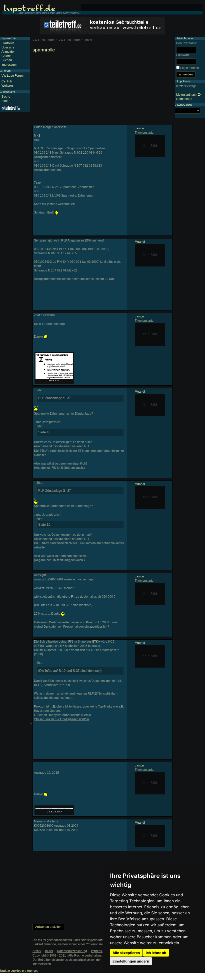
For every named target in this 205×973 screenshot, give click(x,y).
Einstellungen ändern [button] (130, 961)
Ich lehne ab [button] (156, 953)
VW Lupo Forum (13, 75)
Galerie (7, 56)
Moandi (140, 241)
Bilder (49, 951)
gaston (139, 128)
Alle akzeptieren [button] (126, 953)
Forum (6, 70)
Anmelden (9, 51)
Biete (5, 101)
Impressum (9, 64)
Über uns (8, 47)
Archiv (36, 951)
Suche (6, 96)
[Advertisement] (102, 90)
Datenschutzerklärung (72, 951)
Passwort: (183, 55)
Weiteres (8, 85)
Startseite (8, 43)
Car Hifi (7, 81)
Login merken (189, 68)
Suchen (7, 60)
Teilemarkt (8, 91)
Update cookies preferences (19, 971)
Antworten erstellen (48, 927)
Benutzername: (186, 43)
